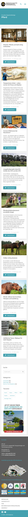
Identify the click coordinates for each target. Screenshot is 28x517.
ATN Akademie (6, 106)
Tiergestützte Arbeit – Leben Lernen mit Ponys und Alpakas (12, 84)
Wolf (21, 392)
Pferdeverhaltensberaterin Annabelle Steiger (11, 211)
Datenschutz (5, 501)
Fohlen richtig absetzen (10, 258)
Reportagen (6, 382)
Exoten (5, 395)
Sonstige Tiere (7, 398)
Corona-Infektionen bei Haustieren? (10, 131)
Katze (10, 392)
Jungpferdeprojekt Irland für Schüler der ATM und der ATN (12, 170)
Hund (5, 392)
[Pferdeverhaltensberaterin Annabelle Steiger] (14, 200)
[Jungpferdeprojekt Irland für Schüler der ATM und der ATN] (14, 159)
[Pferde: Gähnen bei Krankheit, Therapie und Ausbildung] (14, 287)
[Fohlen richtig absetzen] (14, 247)
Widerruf (4, 508)
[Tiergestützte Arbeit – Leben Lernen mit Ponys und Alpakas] (14, 73)
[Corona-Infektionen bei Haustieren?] (14, 121)
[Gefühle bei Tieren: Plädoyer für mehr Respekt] (14, 328)
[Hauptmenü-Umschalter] (25, 4)
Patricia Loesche (7, 58)
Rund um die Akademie (9, 384)
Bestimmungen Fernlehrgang (10, 506)
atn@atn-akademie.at (10, 455)
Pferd (16, 392)
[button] (21, 4)
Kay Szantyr (6, 312)
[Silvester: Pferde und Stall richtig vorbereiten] (14, 35)
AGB (2, 503)
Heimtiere (12, 395)
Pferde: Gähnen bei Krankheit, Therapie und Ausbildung (12, 297)
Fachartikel (6, 380)
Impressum (4, 499)
